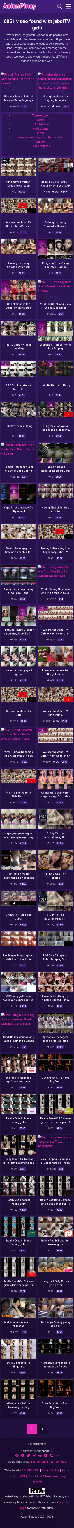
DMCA (21, 1476)
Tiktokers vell (40, 115)
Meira (40, 120)
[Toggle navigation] (68, 6)
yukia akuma (40, 128)
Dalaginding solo (41, 146)
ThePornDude (39, 1461)
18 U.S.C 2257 (30, 1470)
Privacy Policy (50, 1470)
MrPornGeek (58, 1461)
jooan (40, 133)
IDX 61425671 (40, 124)
